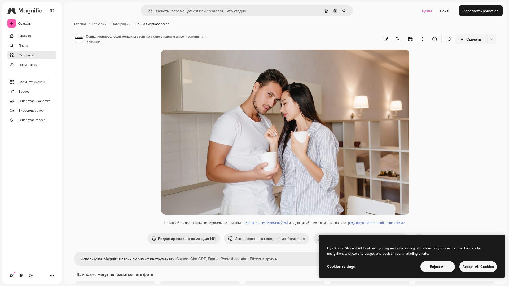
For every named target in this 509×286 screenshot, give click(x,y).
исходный (197, 59)
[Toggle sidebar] (52, 10)
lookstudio (93, 41)
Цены (427, 10)
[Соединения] (11, 275)
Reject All (438, 266)
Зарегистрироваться (480, 10)
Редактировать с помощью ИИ (187, 238)
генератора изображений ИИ (266, 222)
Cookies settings (341, 266)
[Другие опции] (422, 39)
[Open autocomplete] (148, 11)
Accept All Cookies (478, 266)
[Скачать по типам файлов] (491, 39)
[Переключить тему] (31, 275)
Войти (445, 10)
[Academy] (21, 275)
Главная (80, 23)
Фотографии (121, 23)
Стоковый (99, 23)
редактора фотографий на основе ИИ (376, 222)
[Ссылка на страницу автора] (79, 39)
